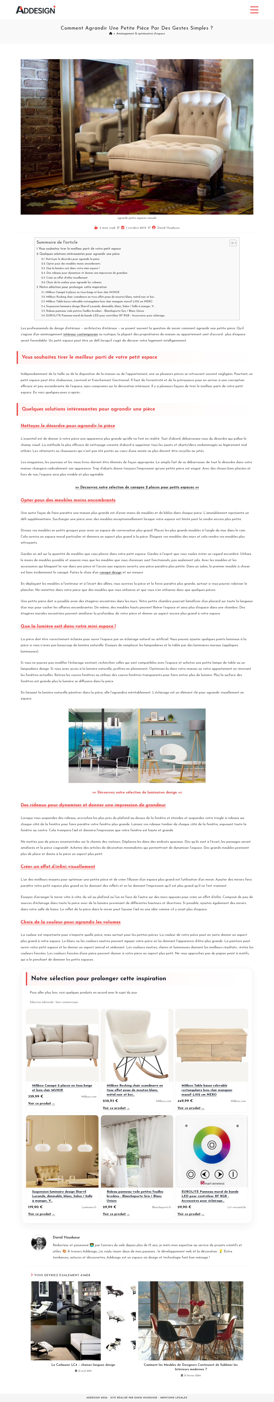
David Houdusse (168, 227)
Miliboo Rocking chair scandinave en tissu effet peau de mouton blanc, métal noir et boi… (101, 297)
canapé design (110, 572)
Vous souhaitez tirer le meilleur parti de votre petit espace (80, 248)
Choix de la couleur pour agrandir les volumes (74, 282)
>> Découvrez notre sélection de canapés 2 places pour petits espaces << (137, 487)
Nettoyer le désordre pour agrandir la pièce (72, 259)
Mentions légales (173, 1398)
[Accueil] (110, 33)
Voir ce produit (41, 1103)
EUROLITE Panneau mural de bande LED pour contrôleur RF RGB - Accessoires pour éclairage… (106, 315)
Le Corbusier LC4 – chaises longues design (83, 1365)
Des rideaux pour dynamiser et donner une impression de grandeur (87, 273)
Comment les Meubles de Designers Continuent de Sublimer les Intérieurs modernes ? (191, 1367)
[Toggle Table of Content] (230, 243)
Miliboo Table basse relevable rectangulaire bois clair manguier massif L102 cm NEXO (99, 301)
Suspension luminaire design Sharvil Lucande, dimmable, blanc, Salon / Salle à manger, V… (100, 306)
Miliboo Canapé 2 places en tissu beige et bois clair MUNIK (83, 292)
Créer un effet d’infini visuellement (67, 278)
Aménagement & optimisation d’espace (140, 33)
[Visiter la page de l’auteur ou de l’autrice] (39, 1242)
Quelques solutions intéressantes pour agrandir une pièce (80, 254)
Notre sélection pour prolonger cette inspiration (73, 287)
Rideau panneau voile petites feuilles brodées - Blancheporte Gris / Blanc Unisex (95, 311)
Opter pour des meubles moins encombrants (73, 263)
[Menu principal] (254, 9)
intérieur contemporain (80, 334)
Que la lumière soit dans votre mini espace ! (72, 268)
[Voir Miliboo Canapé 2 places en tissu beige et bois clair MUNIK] (62, 1045)
